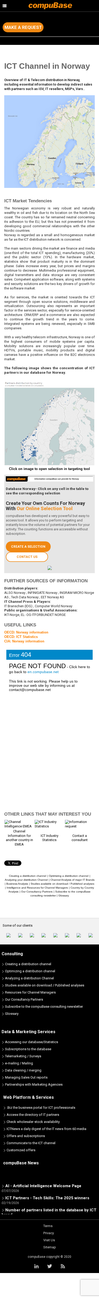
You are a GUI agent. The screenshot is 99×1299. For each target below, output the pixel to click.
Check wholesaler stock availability (33, 1122)
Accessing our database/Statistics (31, 1042)
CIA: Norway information (24, 641)
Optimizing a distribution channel (68, 875)
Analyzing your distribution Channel (26, 879)
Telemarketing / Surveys (22, 1056)
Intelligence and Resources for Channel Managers (37, 887)
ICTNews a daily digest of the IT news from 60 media (46, 1129)
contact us (27, 557)
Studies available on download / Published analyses (62, 883)
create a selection (28, 546)
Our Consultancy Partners (37, 891)
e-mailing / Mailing (18, 1063)
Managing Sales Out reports (26, 1077)
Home (8, 51)
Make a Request (23, 27)
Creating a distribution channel (27, 875)
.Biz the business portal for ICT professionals (40, 1108)
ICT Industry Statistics (49, 838)
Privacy (48, 1233)
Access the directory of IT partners (32, 1115)
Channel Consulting (33, 51)
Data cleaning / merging (22, 1070)
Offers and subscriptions (25, 1136)
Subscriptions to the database (27, 1049)
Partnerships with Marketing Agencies (33, 1084)
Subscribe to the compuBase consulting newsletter (43, 1006)
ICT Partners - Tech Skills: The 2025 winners (47, 1196)
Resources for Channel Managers (30, 992)
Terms (48, 1226)
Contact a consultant (80, 838)
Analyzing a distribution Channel (29, 978)
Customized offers (20, 1150)
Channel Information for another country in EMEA (19, 838)
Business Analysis (17, 883)
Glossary (63, 895)
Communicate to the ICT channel (30, 1143)
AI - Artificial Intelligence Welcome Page (43, 1183)
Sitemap (49, 1247)
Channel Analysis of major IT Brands (72, 879)
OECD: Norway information (26, 632)
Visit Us (49, 1240)
